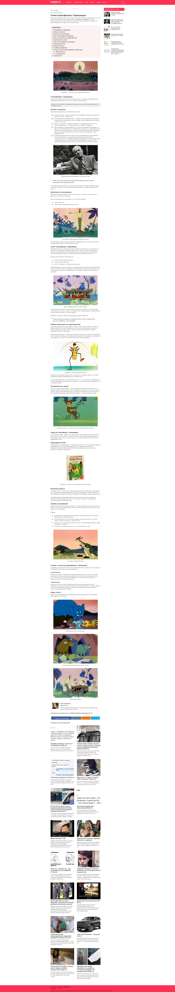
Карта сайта (54, 988)
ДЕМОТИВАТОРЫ (78, 2)
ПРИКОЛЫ (68, 2)
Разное (77, 8)
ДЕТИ (86, 2)
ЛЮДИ (98, 2)
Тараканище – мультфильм (82, 19)
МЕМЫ (92, 2)
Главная (73, 8)
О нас (60, 988)
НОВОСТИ (105, 2)
